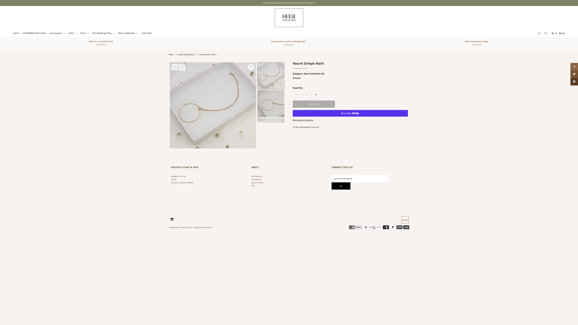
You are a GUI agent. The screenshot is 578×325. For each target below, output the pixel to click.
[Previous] (174, 67)
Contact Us (256, 179)
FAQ (253, 185)
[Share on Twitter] (574, 74)
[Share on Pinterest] (574, 81)
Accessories (56, 33)
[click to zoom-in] (251, 67)
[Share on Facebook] (574, 66)
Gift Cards (147, 33)
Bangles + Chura (178, 176)
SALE (71, 33)
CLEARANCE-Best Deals (34, 33)
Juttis (173, 179)
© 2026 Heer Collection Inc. (181, 227)
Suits (83, 33)
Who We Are (256, 176)
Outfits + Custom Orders (182, 182)
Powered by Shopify (203, 227)
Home (16, 33)
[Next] (182, 67)
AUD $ (405, 220)
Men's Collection (127, 33)
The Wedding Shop (102, 33)
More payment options (303, 120)
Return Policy (257, 182)
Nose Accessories (186, 55)
